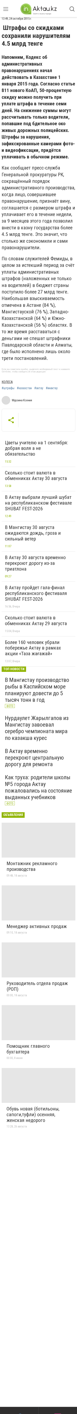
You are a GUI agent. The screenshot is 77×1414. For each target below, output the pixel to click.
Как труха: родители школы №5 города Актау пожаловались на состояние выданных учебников (38, 787)
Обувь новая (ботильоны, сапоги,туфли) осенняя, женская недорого (33, 1114)
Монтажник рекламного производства (32, 866)
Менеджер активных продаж (37, 926)
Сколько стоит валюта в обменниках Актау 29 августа (36, 620)
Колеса (7, 382)
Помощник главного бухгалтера (28, 1049)
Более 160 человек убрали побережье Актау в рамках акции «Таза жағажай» (33, 647)
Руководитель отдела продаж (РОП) (37, 986)
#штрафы (8, 388)
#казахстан (24, 388)
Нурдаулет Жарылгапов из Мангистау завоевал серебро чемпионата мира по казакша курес (37, 728)
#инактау (52, 388)
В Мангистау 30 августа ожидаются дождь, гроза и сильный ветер (33, 532)
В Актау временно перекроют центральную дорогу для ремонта (34, 758)
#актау (38, 388)
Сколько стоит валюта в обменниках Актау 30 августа (36, 475)
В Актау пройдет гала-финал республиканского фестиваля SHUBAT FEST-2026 (36, 593)
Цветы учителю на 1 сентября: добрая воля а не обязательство (36, 448)
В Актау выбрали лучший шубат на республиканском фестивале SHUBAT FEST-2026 (38, 502)
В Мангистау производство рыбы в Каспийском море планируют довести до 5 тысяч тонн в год (37, 690)
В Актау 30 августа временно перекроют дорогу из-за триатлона (35, 563)
